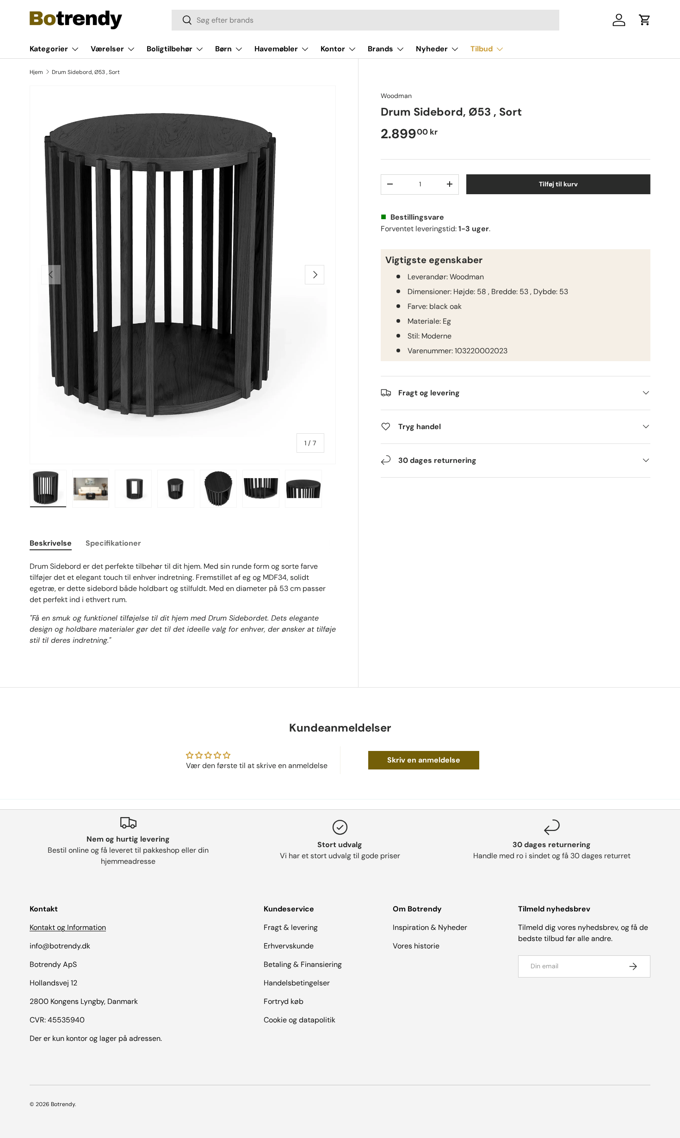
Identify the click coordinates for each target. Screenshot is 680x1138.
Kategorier (49, 49)
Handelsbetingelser (297, 983)
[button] (645, 20)
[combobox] (365, 20)
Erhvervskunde (289, 946)
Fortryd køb (283, 1001)
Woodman (396, 96)
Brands (380, 49)
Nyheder (432, 49)
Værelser (107, 49)
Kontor (333, 49)
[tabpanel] (183, 603)
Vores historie (416, 946)
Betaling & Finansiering (303, 964)
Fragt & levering (291, 927)
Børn (223, 49)
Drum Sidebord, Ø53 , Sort (86, 72)
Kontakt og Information (68, 927)
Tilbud (481, 49)
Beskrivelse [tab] (51, 543)
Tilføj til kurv (558, 183)
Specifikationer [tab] (113, 543)
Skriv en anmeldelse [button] (423, 760)
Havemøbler (276, 49)
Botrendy (63, 1104)
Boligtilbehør (169, 49)
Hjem (36, 72)
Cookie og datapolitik (299, 1020)
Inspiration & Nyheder (430, 927)
